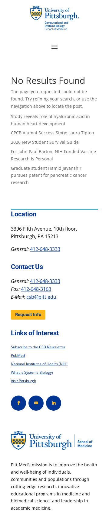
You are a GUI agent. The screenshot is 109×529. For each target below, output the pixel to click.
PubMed (18, 355)
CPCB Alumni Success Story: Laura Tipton (52, 133)
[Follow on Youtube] (36, 403)
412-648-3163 (36, 289)
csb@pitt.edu (41, 297)
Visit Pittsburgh (23, 380)
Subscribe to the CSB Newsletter (38, 347)
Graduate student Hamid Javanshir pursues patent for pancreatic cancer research (49, 175)
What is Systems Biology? (32, 372)
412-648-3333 (45, 249)
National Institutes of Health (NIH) (39, 363)
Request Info (28, 314)
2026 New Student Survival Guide (45, 142)
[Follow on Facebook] (18, 403)
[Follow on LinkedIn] (53, 403)
